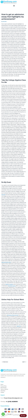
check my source (9, 284)
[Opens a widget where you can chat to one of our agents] (23, 415)
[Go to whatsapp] (3, 414)
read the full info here (6, 262)
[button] (14, 6)
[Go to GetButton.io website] (3, 416)
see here (3, 194)
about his (19, 326)
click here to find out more (12, 315)
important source (11, 285)
